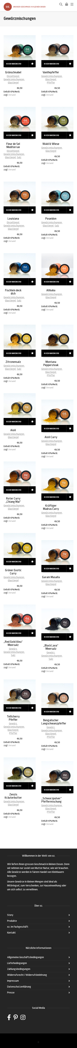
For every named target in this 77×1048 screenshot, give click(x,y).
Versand (12, 95)
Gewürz (13, 648)
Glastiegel (13, 82)
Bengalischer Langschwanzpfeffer (53, 722)
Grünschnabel (13, 72)
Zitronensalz (13, 362)
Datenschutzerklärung (19, 986)
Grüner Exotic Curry (13, 572)
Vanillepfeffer (51, 72)
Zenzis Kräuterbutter (13, 796)
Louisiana (13, 218)
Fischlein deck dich (13, 292)
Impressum (13, 980)
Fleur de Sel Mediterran (13, 145)
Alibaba (50, 290)
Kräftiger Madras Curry (51, 507)
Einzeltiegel (13, 76)
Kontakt (11, 932)
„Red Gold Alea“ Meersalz (13, 643)
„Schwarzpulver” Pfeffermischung (51, 800)
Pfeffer (51, 82)
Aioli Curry (51, 437)
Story (10, 915)
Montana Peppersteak (50, 363)
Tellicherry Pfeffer (13, 718)
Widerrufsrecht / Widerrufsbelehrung (27, 974)
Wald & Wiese (50, 144)
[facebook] (9, 1018)
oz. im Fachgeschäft (17, 926)
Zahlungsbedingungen (18, 969)
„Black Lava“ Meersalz (50, 647)
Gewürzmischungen (14, 79)
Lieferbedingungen (17, 963)
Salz (19, 157)
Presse (11, 992)
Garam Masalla (51, 577)
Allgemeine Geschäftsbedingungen (25, 957)
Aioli (13, 430)
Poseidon (50, 218)
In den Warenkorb (13, 64)
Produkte (12, 920)
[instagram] (22, 1018)
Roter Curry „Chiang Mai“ (13, 500)
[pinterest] (15, 1018)
